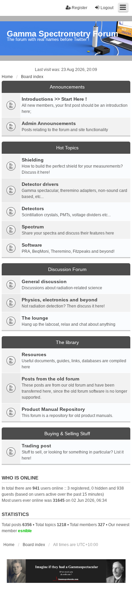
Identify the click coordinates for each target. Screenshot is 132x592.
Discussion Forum (67, 269)
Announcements (67, 87)
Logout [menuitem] (107, 7)
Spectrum (33, 226)
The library (67, 342)
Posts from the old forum (50, 378)
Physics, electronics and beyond (59, 299)
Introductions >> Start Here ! (54, 99)
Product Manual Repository (53, 409)
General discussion (44, 281)
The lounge (35, 318)
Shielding (33, 160)
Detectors (33, 208)
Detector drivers (40, 184)
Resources (34, 354)
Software (32, 245)
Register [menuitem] (79, 7)
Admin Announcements (49, 123)
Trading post (36, 445)
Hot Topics (67, 147)
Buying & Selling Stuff (67, 433)
